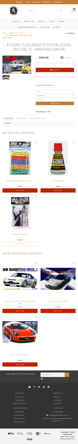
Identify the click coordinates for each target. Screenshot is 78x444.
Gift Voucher (57, 2)
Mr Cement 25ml (58, 181)
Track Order (19, 400)
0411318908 (58, 412)
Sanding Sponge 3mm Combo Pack (20, 181)
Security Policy (19, 422)
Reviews (34, 118)
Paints (41, 21)
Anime (61, 21)
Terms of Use (19, 412)
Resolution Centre (19, 403)
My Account (19, 397)
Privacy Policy (19, 415)
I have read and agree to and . (56, 379)
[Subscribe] (67, 374)
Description (8, 118)
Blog (27, 2)
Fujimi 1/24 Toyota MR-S (20, 355)
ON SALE (56, 27)
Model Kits (29, 21)
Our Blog (57, 400)
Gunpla (16, 21)
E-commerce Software (65, 438)
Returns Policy (19, 418)
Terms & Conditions (58, 378)
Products (19, 2)
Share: (65, 33)
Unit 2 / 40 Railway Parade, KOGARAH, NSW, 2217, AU (59, 419)
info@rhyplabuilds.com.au (59, 415)
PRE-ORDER (45, 27)
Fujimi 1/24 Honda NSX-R (58, 301)
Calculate (55, 103)
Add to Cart (20, 190)
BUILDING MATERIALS (27, 27)
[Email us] (29, 387)
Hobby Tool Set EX (20, 234)
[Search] (61, 10)
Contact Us (46, 2)
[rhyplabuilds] (13, 10)
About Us (35, 2)
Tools (51, 21)
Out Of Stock (20, 244)
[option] (16, 65)
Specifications (21, 118)
